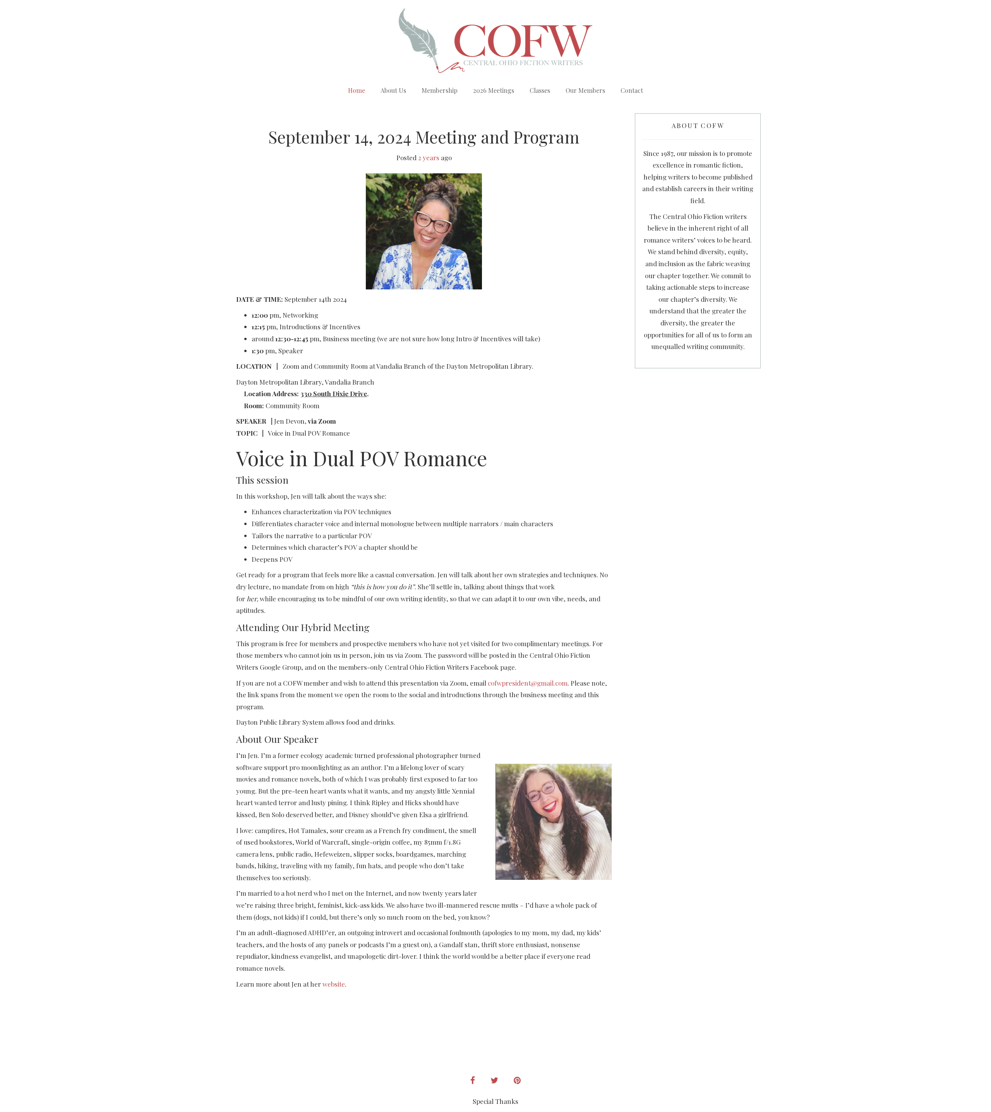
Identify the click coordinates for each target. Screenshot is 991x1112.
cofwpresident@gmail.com (528, 683)
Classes (540, 90)
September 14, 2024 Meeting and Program (424, 136)
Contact (632, 90)
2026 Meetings (493, 90)
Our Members (585, 90)
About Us (393, 90)
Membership (440, 90)
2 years (428, 157)
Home (356, 90)
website (333, 984)
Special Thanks (495, 1101)
